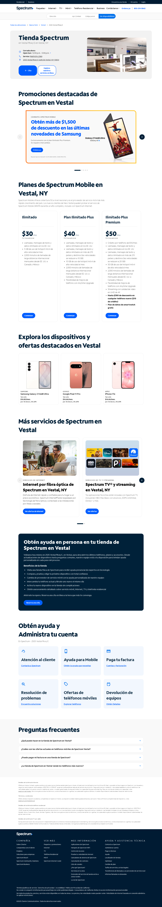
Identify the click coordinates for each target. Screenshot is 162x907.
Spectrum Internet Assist (52, 861)
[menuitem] (20, 2)
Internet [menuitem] (53, 8)
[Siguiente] (142, 137)
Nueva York (33, 25)
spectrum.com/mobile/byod (26, 801)
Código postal (91, 14)
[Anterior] (20, 137)
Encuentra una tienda (119, 2)
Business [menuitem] (101, 8)
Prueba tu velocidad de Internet (82, 854)
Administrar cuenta (111, 848)
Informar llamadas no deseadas (116, 874)
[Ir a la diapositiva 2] (81, 170)
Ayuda (107, 854)
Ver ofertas (92, 511)
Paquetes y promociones (52, 844)
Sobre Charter (21, 844)
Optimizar (108, 861)
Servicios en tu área (78, 871)
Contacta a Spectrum (112, 844)
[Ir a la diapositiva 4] (85, 170)
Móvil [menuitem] (68, 8)
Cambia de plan (110, 864)
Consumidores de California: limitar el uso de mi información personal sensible (101, 890)
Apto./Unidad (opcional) (78, 15)
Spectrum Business (23, 864)
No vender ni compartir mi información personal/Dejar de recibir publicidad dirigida (45, 890)
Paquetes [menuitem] (41, 8)
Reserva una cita (33, 603)
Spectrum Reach (22, 858)
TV (45, 851)
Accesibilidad (60, 888)
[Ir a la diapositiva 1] (77, 170)
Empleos (19, 851)
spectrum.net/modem (24, 791)
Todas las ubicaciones (18, 25)
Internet (47, 848)
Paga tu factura (110, 851)
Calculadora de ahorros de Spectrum (83, 858)
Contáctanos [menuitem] (113, 8)
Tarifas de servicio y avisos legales (116, 867)
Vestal (43, 25)
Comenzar (28, 315)
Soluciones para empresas (25, 854)
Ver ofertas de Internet (34, 511)
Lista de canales (76, 864)
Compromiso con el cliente (26, 848)
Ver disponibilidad (107, 16)
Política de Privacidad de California (77, 888)
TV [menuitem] (61, 8)
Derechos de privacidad (46, 888)
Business (31, 2)
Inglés (143, 2)
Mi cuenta (134, 2)
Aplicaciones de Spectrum (80, 844)
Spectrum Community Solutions (28, 861)
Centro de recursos (77, 851)
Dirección (51, 14)
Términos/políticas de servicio (27, 888)
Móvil (46, 858)
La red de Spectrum (78, 880)
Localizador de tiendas (113, 858)
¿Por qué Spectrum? (78, 867)
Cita (27, 70)
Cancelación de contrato (79, 861)
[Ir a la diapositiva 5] (87, 170)
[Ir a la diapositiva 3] (83, 170)
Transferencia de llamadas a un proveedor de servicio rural (125, 871)
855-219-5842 (139, 8)
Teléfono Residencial (51, 854)
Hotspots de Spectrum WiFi (80, 848)
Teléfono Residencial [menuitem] (84, 8)
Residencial (20, 2)
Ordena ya (126, 8)
